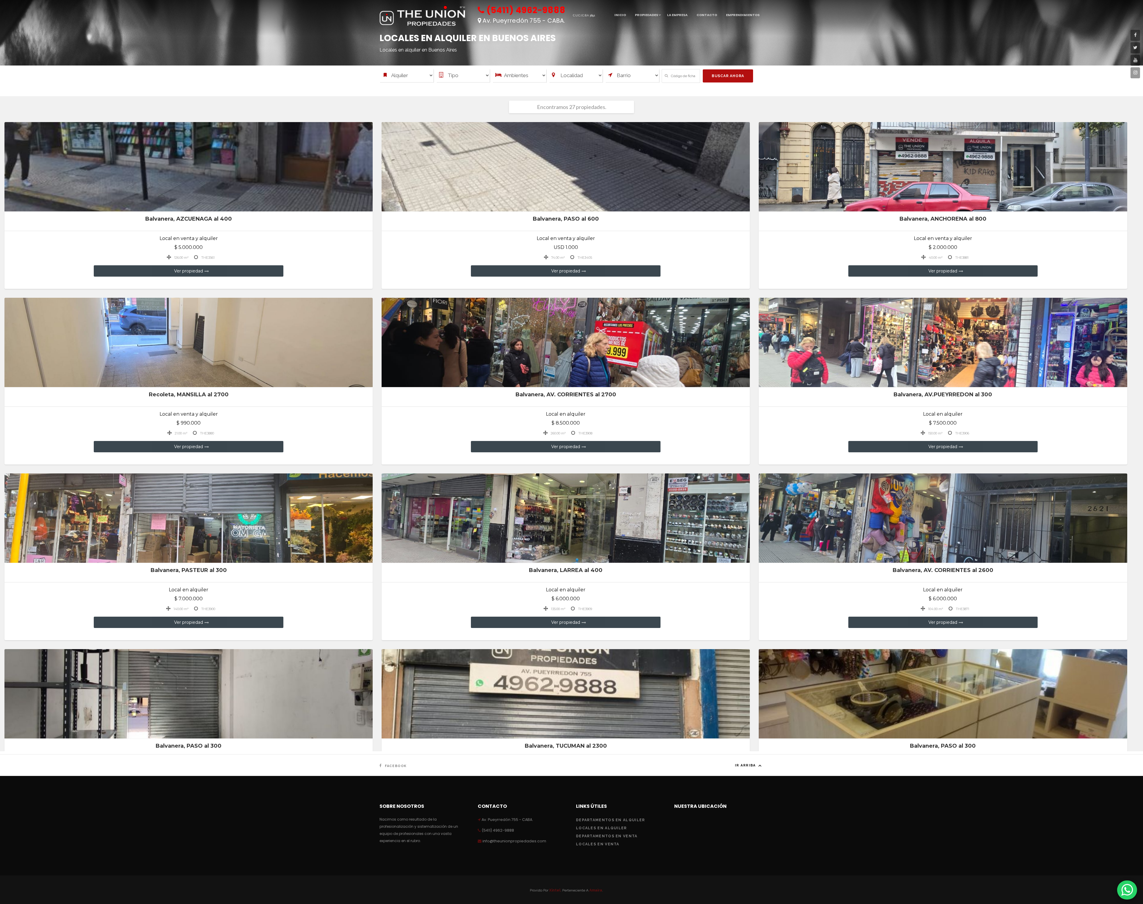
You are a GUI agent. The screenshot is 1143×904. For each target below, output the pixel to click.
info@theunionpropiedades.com (514, 841)
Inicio (620, 15)
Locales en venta (597, 844)
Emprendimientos (743, 15)
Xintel (554, 890)
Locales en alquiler (601, 828)
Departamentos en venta (607, 836)
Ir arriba (746, 765)
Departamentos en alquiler (610, 820)
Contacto (707, 15)
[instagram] (1135, 72)
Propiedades (646, 15)
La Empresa (677, 15)
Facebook (395, 766)
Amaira (595, 890)
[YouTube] (1135, 60)
